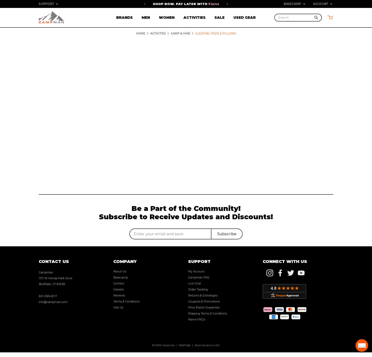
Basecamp (293, 4)
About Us (119, 271)
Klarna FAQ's (196, 319)
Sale (219, 17)
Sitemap (184, 345)
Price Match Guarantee (204, 307)
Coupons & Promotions (204, 301)
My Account (196, 271)
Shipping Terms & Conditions (207, 313)
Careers (118, 289)
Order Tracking (198, 289)
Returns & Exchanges (202, 295)
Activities (194, 17)
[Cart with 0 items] (330, 17)
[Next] (227, 4)
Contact (118, 283)
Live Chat (194, 283)
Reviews (119, 295)
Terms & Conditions (126, 301)
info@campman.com (53, 302)
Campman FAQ (198, 277)
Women (167, 17)
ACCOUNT (321, 4)
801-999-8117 (48, 296)
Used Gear (244, 17)
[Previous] (144, 4)
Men (146, 17)
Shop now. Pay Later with (186, 4)
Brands (124, 17)
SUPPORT (47, 4)
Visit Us (118, 307)
